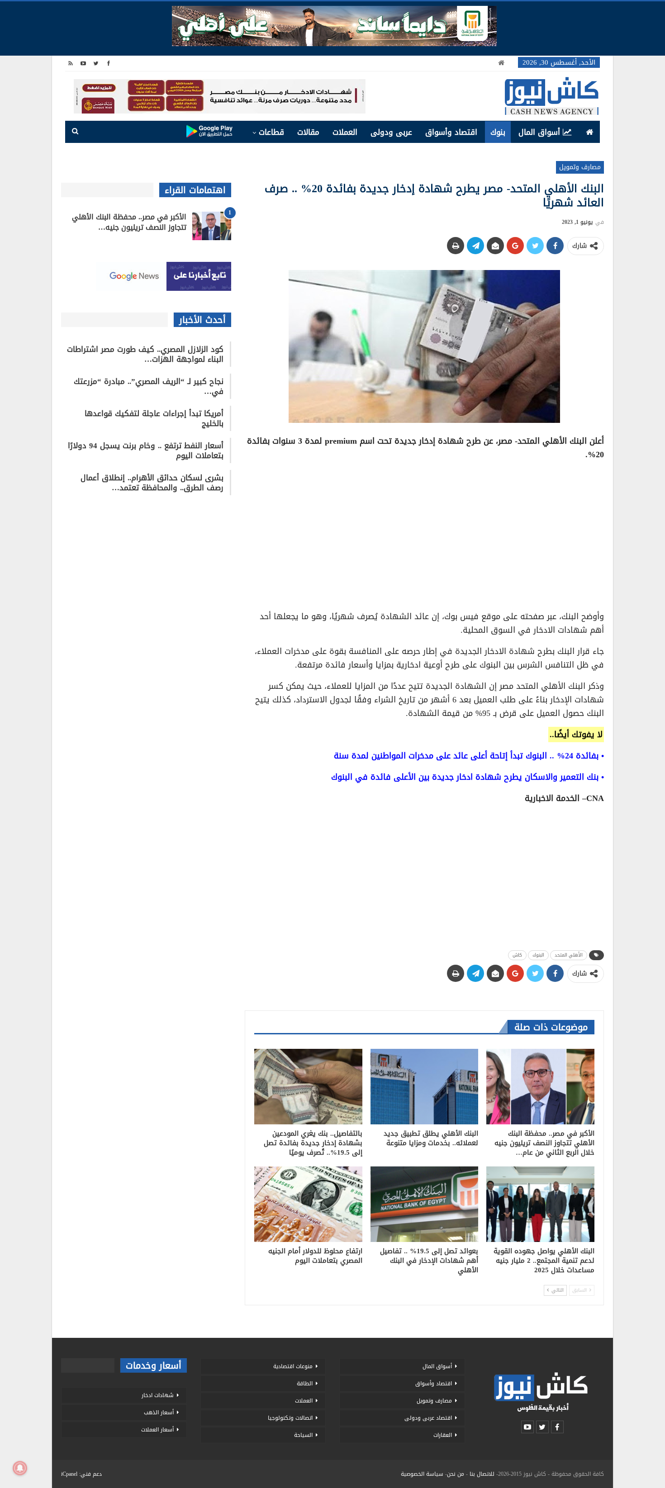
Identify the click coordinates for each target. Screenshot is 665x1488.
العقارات (442, 1435)
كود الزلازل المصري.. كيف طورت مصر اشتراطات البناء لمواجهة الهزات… (145, 354)
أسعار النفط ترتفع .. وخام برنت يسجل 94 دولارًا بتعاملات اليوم (145, 450)
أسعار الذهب (159, 1412)
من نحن (455, 1474)
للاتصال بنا (482, 1474)
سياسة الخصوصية (422, 1474)
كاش (517, 955)
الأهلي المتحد (569, 955)
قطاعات (271, 132)
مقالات (308, 132)
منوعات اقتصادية (293, 1366)
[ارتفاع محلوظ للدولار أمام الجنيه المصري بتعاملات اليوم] (308, 1204)
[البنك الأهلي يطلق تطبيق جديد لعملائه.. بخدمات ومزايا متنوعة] (424, 1086)
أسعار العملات (157, 1430)
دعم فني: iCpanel (81, 1474)
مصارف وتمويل (580, 167)
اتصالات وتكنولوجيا (290, 1418)
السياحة (303, 1435)
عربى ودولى (391, 132)
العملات (344, 132)
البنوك (538, 955)
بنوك (497, 132)
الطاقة (305, 1383)
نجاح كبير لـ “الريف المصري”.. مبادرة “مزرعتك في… (148, 386)
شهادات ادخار (158, 1395)
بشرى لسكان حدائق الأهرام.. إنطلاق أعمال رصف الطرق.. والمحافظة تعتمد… (152, 482)
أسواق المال (539, 132)
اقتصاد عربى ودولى (428, 1418)
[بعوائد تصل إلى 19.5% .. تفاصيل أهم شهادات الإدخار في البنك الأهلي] (424, 1204)
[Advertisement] (424, 532)
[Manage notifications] (20, 1468)
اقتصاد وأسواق (451, 132)
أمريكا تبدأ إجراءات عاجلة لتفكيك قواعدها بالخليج (154, 418)
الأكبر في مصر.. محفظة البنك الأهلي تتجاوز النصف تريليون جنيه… (129, 222)
